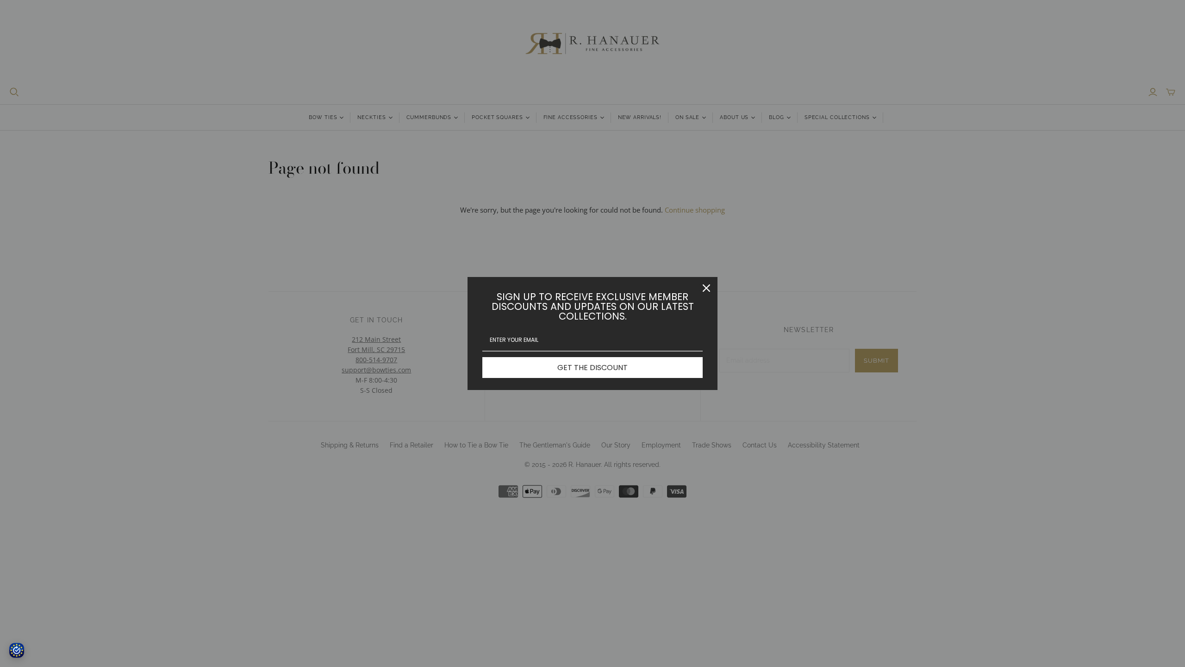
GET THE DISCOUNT (592, 367)
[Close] (706, 288)
